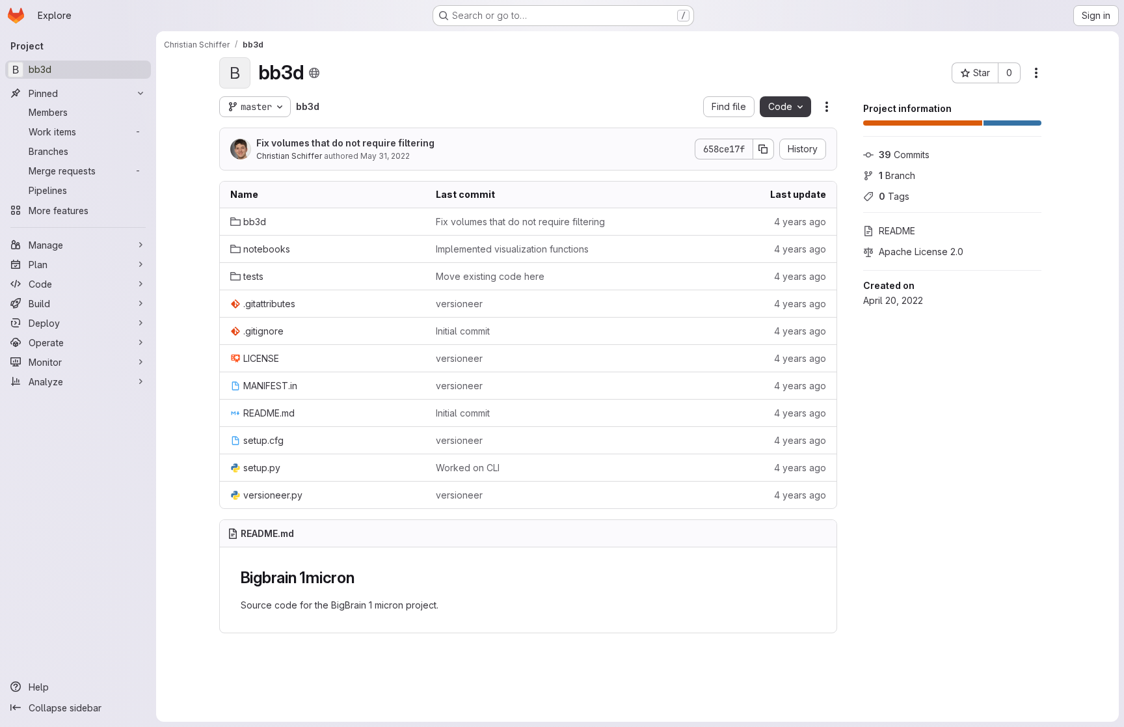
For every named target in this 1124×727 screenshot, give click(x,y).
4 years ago (800, 221)
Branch (897, 175)
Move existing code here (490, 276)
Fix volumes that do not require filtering (345, 142)
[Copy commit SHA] (763, 149)
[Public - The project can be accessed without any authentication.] (314, 73)
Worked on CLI (468, 467)
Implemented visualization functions (512, 248)
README (897, 230)
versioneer (459, 303)
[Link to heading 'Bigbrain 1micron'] (363, 577)
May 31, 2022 (385, 156)
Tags (894, 196)
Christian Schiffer (289, 156)
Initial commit (463, 330)
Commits (904, 154)
